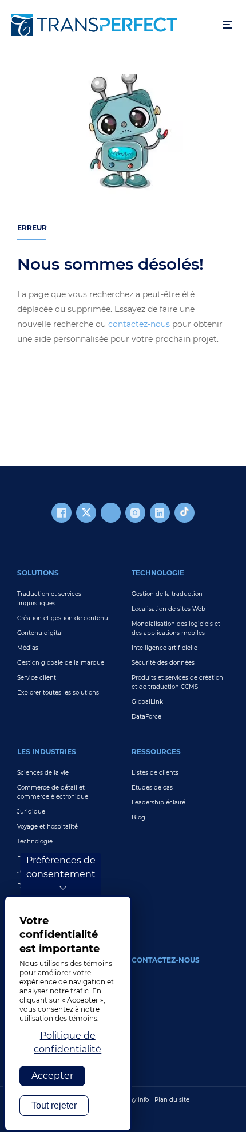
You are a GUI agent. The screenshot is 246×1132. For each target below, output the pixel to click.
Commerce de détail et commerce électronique (52, 792)
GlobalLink (147, 701)
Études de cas (152, 787)
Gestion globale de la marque (60, 662)
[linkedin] (160, 513)
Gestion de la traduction (167, 594)
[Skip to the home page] (111, 25)
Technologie (158, 573)
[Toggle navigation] (227, 25)
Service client (36, 677)
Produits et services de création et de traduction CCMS (177, 682)
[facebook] (61, 513)
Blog (138, 817)
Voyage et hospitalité (47, 826)
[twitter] (86, 513)
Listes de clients (155, 772)
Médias (27, 648)
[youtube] (111, 513)
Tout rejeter (54, 1105)
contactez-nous (139, 324)
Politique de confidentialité (67, 1042)
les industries (46, 751)
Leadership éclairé (158, 802)
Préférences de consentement (61, 867)
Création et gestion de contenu (62, 618)
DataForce (146, 716)
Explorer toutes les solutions (58, 692)
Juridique (31, 811)
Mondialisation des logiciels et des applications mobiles (176, 628)
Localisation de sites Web (168, 609)
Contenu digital (40, 633)
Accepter (52, 1075)
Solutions (38, 573)
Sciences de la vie (43, 772)
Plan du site (171, 1099)
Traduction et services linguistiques (49, 598)
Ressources (156, 751)
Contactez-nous (166, 960)
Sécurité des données (163, 662)
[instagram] (135, 513)
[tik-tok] (184, 513)
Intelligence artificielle (164, 648)
